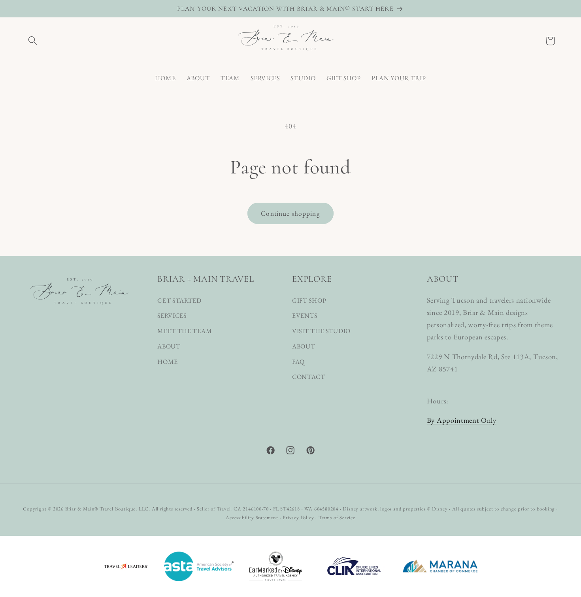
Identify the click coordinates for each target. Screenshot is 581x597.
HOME (167, 362)
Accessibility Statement (252, 517)
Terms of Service (337, 517)
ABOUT (168, 346)
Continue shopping (290, 213)
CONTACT (308, 377)
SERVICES (172, 316)
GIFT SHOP (309, 300)
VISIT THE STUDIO (321, 331)
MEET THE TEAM (184, 331)
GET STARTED (179, 300)
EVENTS (304, 316)
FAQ (298, 362)
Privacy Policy (298, 517)
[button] (33, 41)
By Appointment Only (461, 420)
